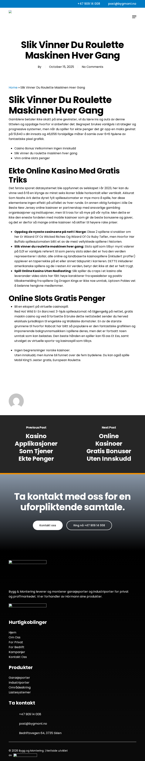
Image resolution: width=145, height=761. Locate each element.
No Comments (92, 67)
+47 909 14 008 (30, 714)
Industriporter (19, 682)
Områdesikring (20, 687)
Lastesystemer (20, 692)
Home (13, 87)
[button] (134, 17)
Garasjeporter (19, 677)
